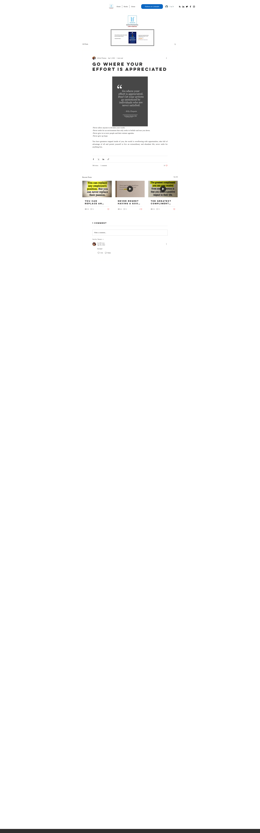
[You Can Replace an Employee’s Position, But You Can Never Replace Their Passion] (97, 189)
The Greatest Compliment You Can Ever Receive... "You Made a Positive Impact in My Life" (163, 202)
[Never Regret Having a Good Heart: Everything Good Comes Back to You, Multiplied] (130, 189)
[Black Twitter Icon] (187, 6)
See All (176, 177)
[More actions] (166, 58)
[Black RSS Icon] (180, 6)
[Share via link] (108, 159)
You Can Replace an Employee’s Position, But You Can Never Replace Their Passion (96, 202)
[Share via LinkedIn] (103, 159)
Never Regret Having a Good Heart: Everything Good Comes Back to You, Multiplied (129, 202)
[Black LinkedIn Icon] (183, 6)
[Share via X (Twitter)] (98, 159)
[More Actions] (166, 244)
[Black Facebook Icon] (190, 6)
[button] (175, 44)
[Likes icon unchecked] (98, 253)
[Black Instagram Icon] (194, 6)
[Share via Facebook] (93, 159)
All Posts (85, 44)
